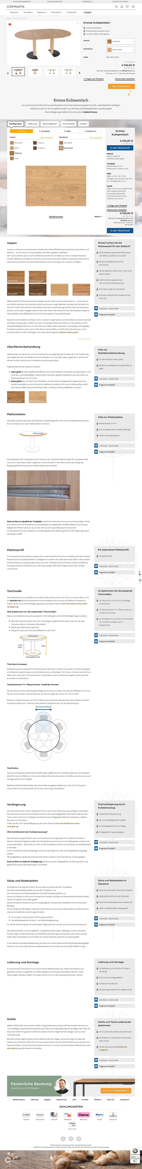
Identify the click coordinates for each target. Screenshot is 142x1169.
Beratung (41, 12)
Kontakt (85, 1100)
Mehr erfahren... (85, 339)
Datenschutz (62, 1100)
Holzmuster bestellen (125, 79)
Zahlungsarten (50, 124)
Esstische (13, 12)
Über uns (110, 1100)
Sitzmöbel (27, 12)
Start (8, 18)
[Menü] (138, 1148)
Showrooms (55, 12)
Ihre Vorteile (69, 124)
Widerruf (97, 1100)
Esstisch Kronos (90, 112)
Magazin (47, 1100)
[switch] (135, 1161)
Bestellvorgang (19, 1100)
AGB (74, 1100)
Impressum (124, 1100)
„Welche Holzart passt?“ (69, 332)
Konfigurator (15, 124)
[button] (120, 41)
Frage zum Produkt (94, 79)
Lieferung (32, 124)
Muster (83, 124)
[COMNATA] (15, 6)
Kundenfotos (71, 12)
